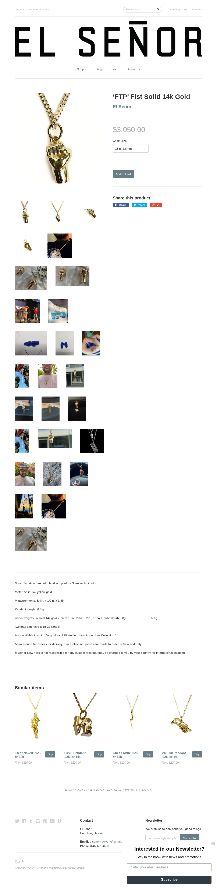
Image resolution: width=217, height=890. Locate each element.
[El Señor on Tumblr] (31, 821)
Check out (196, 9)
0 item (178, 9)
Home (68, 790)
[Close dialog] (213, 843)
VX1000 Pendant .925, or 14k (174, 755)
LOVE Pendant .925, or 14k (75, 755)
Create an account (37, 9)
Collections (80, 790)
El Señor (122, 106)
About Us (134, 69)
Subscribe (169, 879)
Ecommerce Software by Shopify (65, 868)
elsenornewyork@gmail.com (109, 841)
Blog (99, 69)
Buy (50, 754)
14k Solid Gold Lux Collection (105, 790)
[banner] (108, 39)
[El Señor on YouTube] (52, 821)
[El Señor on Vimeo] (59, 821)
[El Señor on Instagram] (38, 821)
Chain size (120, 141)
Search (19, 861)
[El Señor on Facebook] (24, 821)
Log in (18, 9)
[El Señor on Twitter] (17, 821)
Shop (81, 69)
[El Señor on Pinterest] (45, 821)
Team (114, 69)
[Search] (158, 9)
